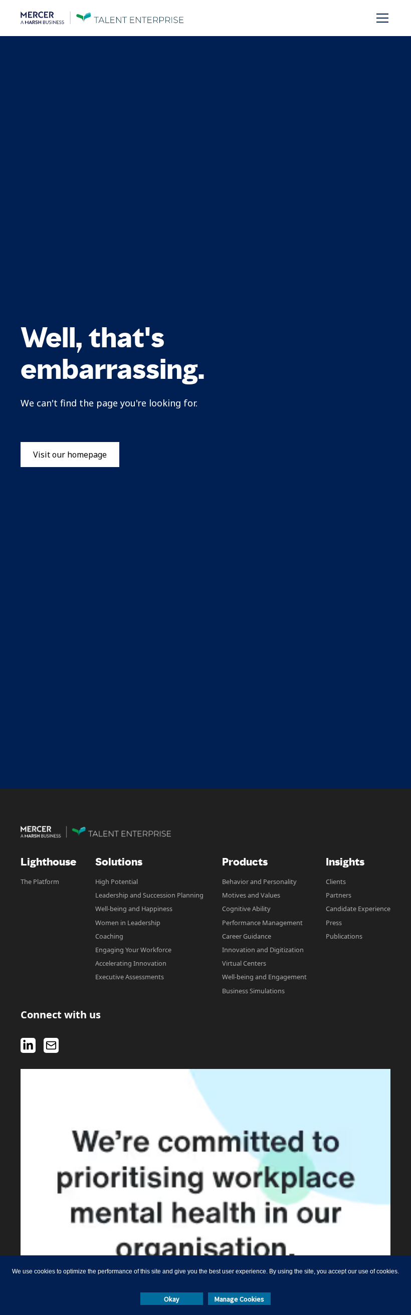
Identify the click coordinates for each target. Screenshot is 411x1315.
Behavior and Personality (259, 881)
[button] (380, 18)
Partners (338, 895)
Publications (344, 936)
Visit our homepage (70, 454)
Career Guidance (246, 936)
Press (334, 922)
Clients (336, 881)
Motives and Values (251, 895)
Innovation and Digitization (263, 949)
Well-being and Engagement (264, 976)
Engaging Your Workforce (133, 949)
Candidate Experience (358, 908)
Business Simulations (253, 990)
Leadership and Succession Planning (149, 895)
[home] (102, 18)
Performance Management (262, 922)
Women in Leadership (127, 922)
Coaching (109, 936)
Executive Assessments (129, 976)
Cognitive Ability (246, 908)
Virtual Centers (244, 963)
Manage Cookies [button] (239, 1298)
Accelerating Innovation (130, 963)
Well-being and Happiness (133, 908)
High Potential (116, 881)
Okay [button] (171, 1298)
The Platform (40, 881)
